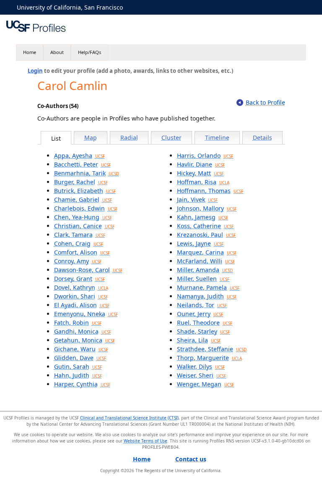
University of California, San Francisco (70, 7)
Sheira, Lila (199, 340)
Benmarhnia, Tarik (86, 173)
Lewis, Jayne (200, 243)
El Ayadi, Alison (81, 305)
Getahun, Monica (84, 340)
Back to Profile (265, 102)
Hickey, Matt (200, 173)
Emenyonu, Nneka (86, 314)
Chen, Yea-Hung (83, 217)
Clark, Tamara (79, 235)
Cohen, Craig (78, 243)
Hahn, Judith (78, 375)
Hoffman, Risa (203, 182)
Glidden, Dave (80, 358)
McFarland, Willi (206, 261)
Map (90, 137)
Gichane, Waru (81, 349)
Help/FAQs (89, 52)
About (57, 52)
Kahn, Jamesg (202, 217)
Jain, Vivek (197, 199)
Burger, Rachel (81, 182)
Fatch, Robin (77, 323)
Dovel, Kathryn (81, 287)
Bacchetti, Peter (82, 164)
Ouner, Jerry (200, 314)
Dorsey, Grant (79, 279)
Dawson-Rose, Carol (88, 270)
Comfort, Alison (82, 252)
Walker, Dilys (201, 366)
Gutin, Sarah (78, 366)
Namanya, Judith (206, 296)
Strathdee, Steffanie (212, 349)
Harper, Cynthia (82, 384)
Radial (129, 137)
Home (29, 52)
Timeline (217, 137)
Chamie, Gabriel (83, 199)
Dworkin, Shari (81, 296)
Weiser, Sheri (201, 375)
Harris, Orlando (205, 155)
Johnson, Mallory (206, 208)
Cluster (171, 137)
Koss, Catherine (205, 226)
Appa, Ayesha (79, 155)
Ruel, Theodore (204, 323)
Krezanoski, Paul (206, 235)
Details (262, 137)
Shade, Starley (203, 331)
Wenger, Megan (205, 384)
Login (35, 71)
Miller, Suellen (203, 279)
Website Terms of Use (145, 441)
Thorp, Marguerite (209, 358)
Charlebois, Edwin (85, 208)
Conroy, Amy (77, 261)
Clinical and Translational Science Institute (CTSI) (129, 418)
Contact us (190, 459)
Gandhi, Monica (82, 331)
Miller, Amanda (205, 270)
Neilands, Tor (202, 305)
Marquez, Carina (206, 252)
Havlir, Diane (201, 164)
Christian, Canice (84, 226)
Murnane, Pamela (208, 287)
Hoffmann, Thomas (210, 191)
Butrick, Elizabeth (85, 191)
